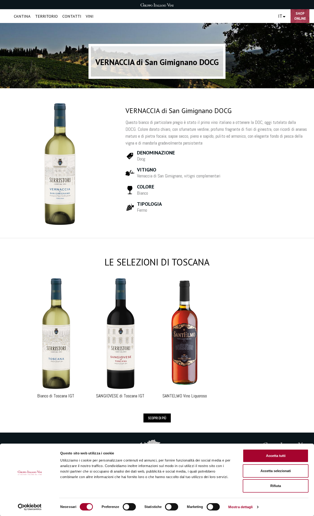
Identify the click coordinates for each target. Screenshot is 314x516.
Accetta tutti (275, 456)
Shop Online (300, 16)
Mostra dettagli (240, 507)
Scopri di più (157, 418)
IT (280, 16)
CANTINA (22, 16)
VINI (89, 16)
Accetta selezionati (275, 471)
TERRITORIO (46, 16)
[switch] (129, 506)
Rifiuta (275, 486)
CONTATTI (71, 16)
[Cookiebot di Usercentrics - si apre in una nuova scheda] (30, 507)
